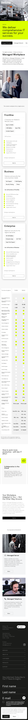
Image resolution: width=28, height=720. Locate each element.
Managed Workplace (7, 43)
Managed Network (18, 43)
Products (5, 662)
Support (4, 666)
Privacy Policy (21, 702)
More (8, 571)
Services (5, 650)
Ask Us (14, 163)
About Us (5, 654)
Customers (5, 658)
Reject (14, 716)
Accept (6, 716)
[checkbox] (3, 702)
